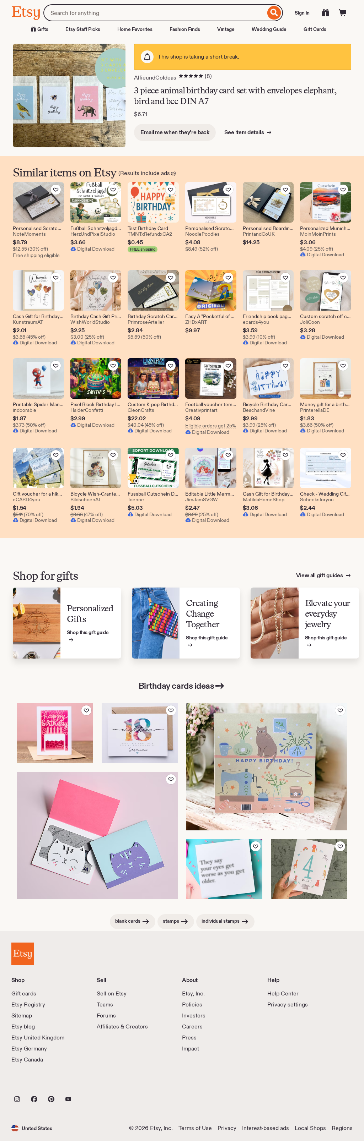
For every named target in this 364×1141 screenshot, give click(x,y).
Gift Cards (315, 29)
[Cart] (342, 12)
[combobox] (154, 12)
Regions (342, 1128)
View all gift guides (320, 575)
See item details (244, 132)
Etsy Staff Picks (82, 29)
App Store (35, 1083)
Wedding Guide (269, 29)
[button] (32, 1128)
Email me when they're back (174, 132)
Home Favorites (134, 29)
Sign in (302, 13)
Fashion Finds (185, 29)
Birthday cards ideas (176, 685)
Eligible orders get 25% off (210, 425)
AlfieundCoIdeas (155, 77)
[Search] (274, 12)
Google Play (89, 1083)
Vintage (226, 29)
